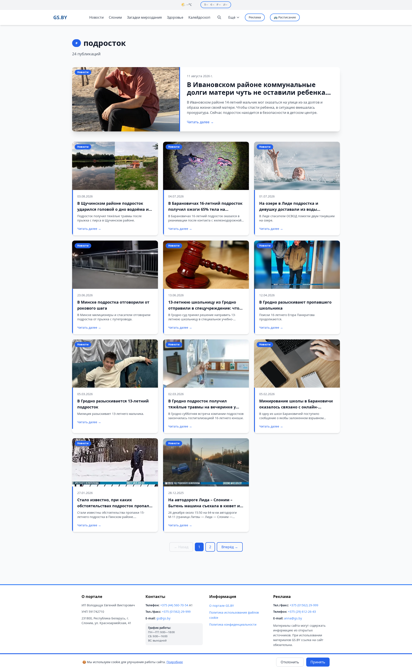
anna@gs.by (293, 618)
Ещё (231, 17)
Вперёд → (229, 547)
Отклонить (290, 662)
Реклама (255, 17)
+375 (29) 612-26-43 (302, 612)
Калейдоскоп (199, 17)
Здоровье (175, 17)
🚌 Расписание (285, 17)
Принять (318, 662)
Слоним (115, 17)
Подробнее (175, 662)
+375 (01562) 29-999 (176, 612)
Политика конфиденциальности (232, 624)
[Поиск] (219, 17)
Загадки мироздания (144, 17)
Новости (96, 17)
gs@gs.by (163, 618)
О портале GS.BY (221, 606)
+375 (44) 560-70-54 (174, 605)
